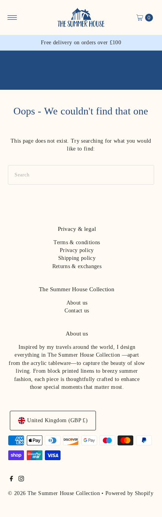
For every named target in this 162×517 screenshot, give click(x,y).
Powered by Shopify (129, 493)
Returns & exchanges (76, 266)
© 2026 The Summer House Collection (54, 493)
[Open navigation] (12, 17)
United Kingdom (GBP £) (57, 420)
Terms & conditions (76, 242)
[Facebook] (11, 480)
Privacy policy (77, 250)
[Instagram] (21, 480)
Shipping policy (77, 258)
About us (77, 303)
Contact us (76, 311)
